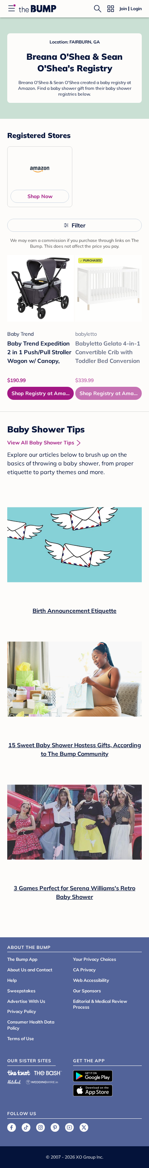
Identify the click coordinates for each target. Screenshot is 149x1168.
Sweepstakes (21, 990)
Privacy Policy (21, 1011)
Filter (78, 225)
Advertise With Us (26, 1001)
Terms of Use (20, 1038)
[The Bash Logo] (48, 1072)
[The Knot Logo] (18, 1072)
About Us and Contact (29, 969)
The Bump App (22, 959)
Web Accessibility (91, 980)
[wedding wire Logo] (42, 1080)
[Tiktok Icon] (26, 1127)
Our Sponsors (87, 990)
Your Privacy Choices (94, 959)
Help (12, 980)
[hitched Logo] (14, 1080)
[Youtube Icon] (69, 1127)
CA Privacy (84, 969)
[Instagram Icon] (40, 1127)
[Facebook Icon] (11, 1127)
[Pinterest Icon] (55, 1127)
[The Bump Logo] (37, 8)
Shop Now (39, 196)
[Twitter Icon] (84, 1127)
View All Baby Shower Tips (40, 442)
